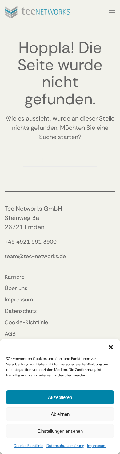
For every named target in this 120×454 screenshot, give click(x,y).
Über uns (16, 288)
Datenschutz (21, 311)
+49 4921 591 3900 (31, 241)
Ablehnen (60, 414)
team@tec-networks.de (35, 256)
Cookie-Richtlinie (28, 445)
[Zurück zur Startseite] (37, 12)
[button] (111, 347)
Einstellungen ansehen (60, 431)
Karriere (15, 277)
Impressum (96, 445)
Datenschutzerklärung (65, 445)
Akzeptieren (60, 397)
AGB (10, 333)
